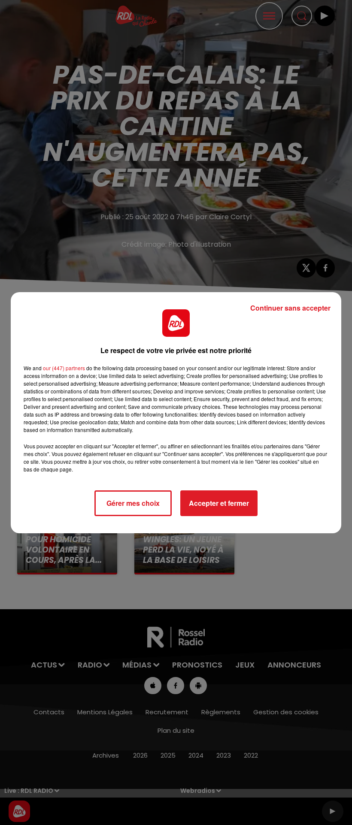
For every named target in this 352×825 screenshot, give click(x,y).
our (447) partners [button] (64, 368)
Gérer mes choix (133, 503)
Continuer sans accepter (290, 308)
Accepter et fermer (219, 503)
